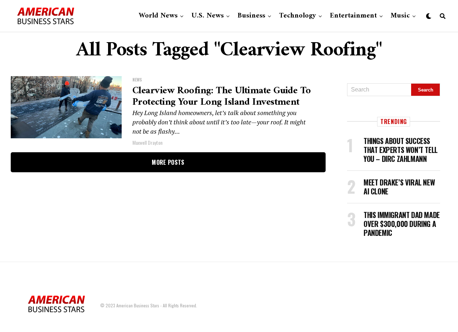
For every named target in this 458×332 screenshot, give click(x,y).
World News (158, 16)
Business (251, 16)
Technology (297, 16)
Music (400, 16)
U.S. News (207, 16)
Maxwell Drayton (147, 142)
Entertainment (353, 16)
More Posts (168, 162)
